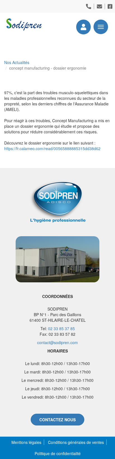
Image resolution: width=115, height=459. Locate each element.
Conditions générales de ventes (76, 442)
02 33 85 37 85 (61, 328)
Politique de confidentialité (58, 453)
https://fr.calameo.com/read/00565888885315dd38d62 (52, 148)
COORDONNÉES (57, 296)
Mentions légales (26, 442)
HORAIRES (57, 351)
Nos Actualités (16, 62)
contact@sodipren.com (57, 342)
